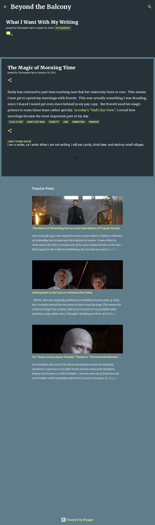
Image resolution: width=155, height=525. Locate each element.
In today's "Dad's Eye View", (95, 110)
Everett (54, 122)
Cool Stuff (16, 122)
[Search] (149, 6)
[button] (10, 80)
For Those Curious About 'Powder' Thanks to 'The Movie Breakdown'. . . (76, 356)
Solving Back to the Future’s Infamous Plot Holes (62, 292)
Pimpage (94, 122)
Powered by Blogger (80, 519)
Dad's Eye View (36, 122)
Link (66, 122)
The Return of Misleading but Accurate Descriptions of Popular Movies (76, 228)
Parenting (78, 122)
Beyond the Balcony (41, 7)
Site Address (63, 28)
